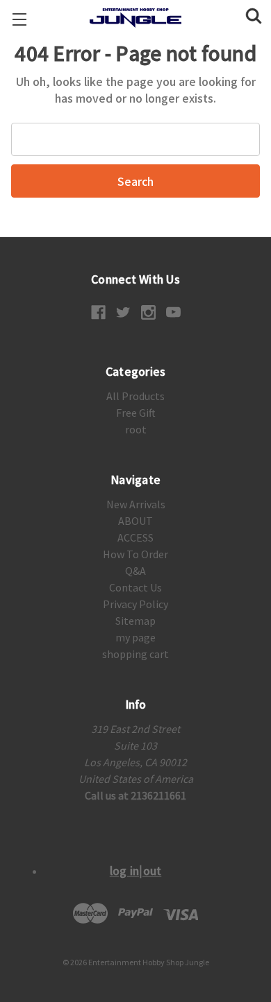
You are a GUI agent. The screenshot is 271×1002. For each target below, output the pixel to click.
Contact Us (135, 587)
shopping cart (135, 654)
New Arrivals (135, 504)
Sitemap (135, 621)
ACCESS (135, 537)
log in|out (136, 870)
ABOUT (135, 521)
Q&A (135, 571)
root (136, 429)
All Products (135, 396)
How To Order (135, 554)
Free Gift (136, 413)
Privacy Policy (135, 604)
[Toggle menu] (19, 19)
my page (135, 637)
